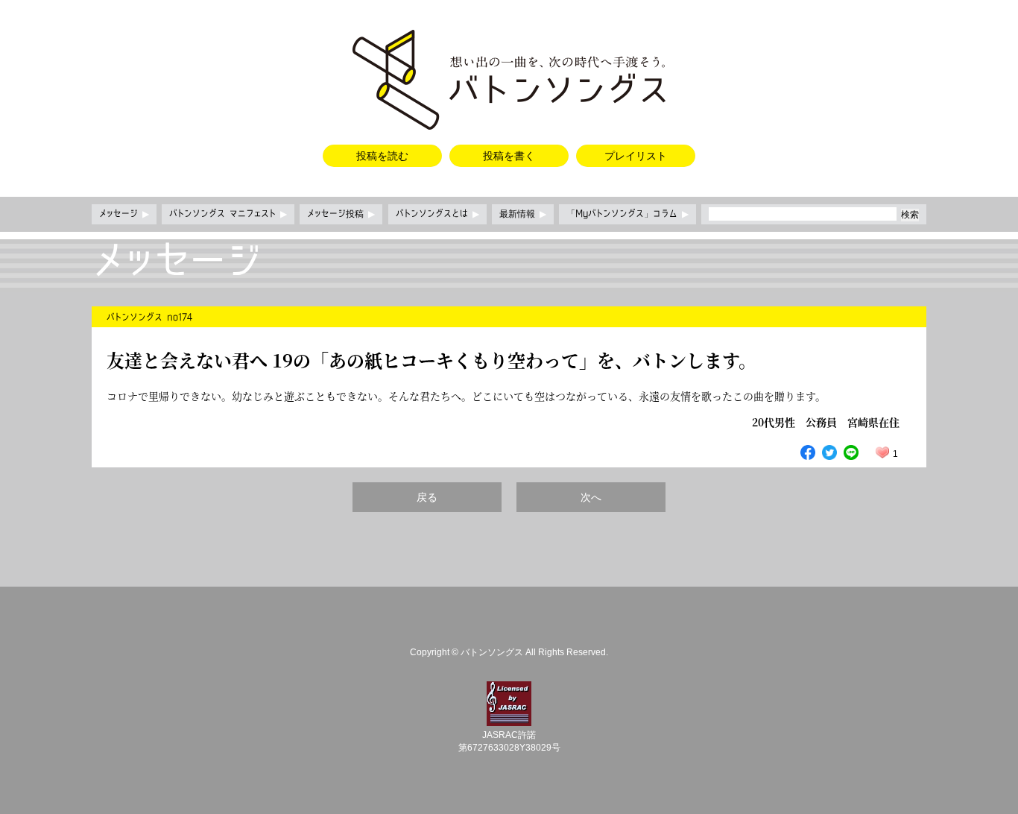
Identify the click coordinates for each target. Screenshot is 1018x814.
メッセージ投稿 (341, 214)
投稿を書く (509, 156)
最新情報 (522, 214)
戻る (427, 497)
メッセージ (124, 214)
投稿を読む (382, 156)
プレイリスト (635, 156)
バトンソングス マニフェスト (228, 214)
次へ (591, 497)
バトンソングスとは (437, 214)
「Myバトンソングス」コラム (627, 214)
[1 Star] (882, 452)
